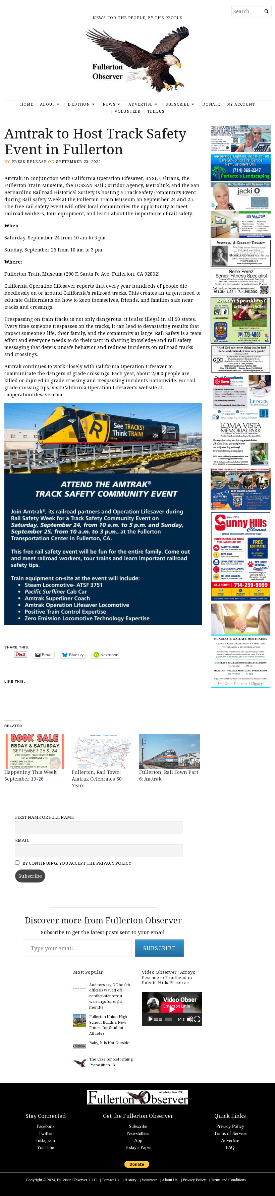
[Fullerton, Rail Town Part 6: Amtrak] (169, 751)
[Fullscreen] (197, 1019)
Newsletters (138, 1133)
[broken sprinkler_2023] (241, 342)
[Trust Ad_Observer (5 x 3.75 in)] (241, 418)
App (138, 1140)
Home (26, 104)
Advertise (140, 104)
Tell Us (156, 111)
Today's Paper (138, 1147)
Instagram (45, 1140)
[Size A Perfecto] (241, 179)
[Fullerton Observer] (137, 62)
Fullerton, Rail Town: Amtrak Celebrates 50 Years (97, 779)
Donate (211, 104)
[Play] (150, 1019)
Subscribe (177, 104)
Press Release (29, 161)
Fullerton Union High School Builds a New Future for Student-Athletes (108, 1025)
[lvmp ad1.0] (241, 464)
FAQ (230, 1147)
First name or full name (44, 817)
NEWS (109, 104)
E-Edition (79, 104)
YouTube (45, 1147)
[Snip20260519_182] (241, 508)
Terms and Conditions (228, 1179)
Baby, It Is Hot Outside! (109, 1042)
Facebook (46, 1126)
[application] (172, 1009)
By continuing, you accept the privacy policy (76, 863)
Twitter (45, 1133)
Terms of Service (230, 1133)
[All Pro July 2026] (241, 236)
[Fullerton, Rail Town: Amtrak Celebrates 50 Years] (102, 751)
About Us (170, 1179)
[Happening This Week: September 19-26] (34, 751)
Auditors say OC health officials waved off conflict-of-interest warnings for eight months (109, 996)
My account (241, 104)
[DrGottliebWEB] (241, 265)
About (47, 104)
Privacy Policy (230, 1126)
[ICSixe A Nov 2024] (241, 150)
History (130, 1179)
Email (22, 840)
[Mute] (190, 1019)
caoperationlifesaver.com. (33, 394)
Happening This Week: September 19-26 (30, 775)
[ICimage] (241, 600)
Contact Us (110, 1179)
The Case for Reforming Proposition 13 (110, 1062)
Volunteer (128, 111)
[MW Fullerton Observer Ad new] (241, 686)
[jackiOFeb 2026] (241, 208)
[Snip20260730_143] (241, 371)
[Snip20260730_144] (241, 293)
